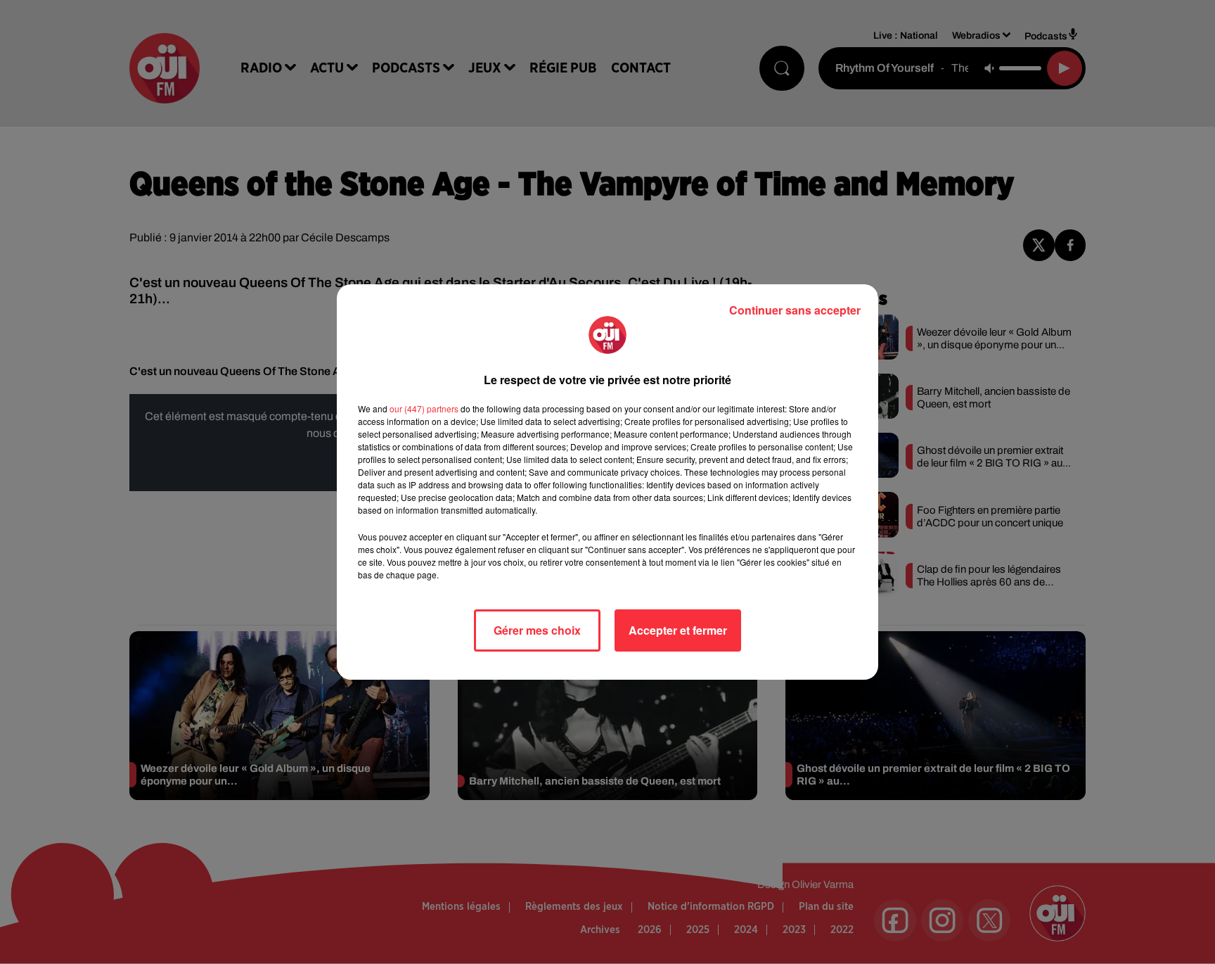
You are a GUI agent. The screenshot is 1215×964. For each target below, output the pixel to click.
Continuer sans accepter (795, 310)
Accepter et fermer (678, 630)
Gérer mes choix (537, 630)
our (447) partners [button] (424, 408)
